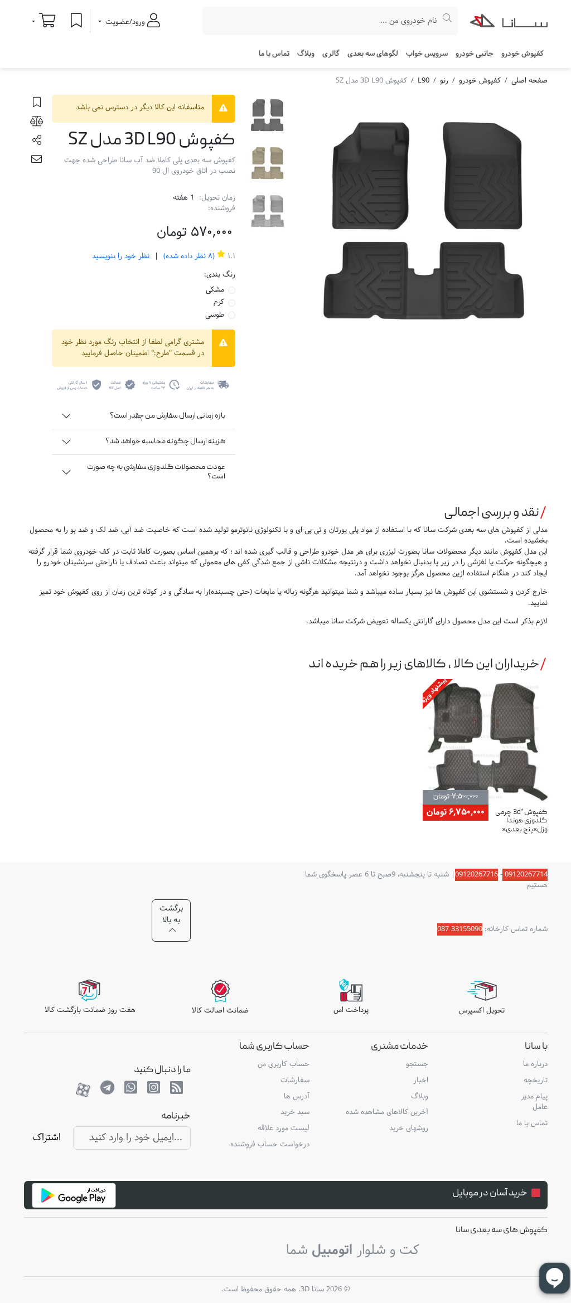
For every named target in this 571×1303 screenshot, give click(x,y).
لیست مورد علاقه (283, 1128)
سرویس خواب (427, 54)
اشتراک (46, 1138)
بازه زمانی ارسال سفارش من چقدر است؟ (167, 416)
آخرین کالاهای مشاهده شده (387, 1112)
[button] (37, 142)
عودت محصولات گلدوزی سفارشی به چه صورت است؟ (156, 472)
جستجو (417, 1064)
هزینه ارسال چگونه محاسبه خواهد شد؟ (165, 441)
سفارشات (294, 1080)
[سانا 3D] (509, 23)
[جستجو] (447, 21)
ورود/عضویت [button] (125, 22)
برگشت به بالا (171, 914)
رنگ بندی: (219, 275)
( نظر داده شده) (188, 256)
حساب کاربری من (283, 1064)
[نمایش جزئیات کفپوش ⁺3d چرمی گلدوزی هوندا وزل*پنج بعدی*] (485, 744)
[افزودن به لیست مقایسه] (37, 123)
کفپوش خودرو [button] (522, 54)
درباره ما (535, 1064)
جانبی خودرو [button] (474, 54)
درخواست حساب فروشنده (269, 1145)
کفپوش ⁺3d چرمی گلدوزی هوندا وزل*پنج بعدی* (521, 821)
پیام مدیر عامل (534, 1102)
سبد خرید (294, 1112)
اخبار (420, 1080)
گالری (331, 54)
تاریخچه (535, 1080)
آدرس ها (296, 1097)
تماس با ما (274, 54)
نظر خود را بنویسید (120, 256)
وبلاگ (305, 54)
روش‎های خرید (408, 1128)
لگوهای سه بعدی (372, 54)
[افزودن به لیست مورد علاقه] (37, 104)
